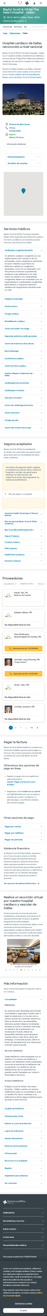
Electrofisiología (11, 351)
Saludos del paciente (14, 1138)
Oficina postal (11, 1153)
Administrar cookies (23, 1303)
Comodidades (11, 999)
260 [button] (31, 728)
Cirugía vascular (11, 420)
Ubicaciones (15, 33)
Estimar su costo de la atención (18, 1123)
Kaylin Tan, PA (21, 593)
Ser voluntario (11, 1183)
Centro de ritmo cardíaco (15, 366)
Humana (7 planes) (13, 561)
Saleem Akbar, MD (23, 612)
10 (39, 970)
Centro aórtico (11, 306)
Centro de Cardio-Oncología (17, 329)
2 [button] (15, 728)
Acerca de (7, 27)
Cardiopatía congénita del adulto (19, 250)
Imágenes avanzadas (14, 299)
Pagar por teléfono (14, 833)
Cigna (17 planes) (12, 536)
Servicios (18, 27)
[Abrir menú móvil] (4, 3)
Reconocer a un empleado (16, 1161)
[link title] (20, 3)
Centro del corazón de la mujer (18, 428)
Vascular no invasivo (13, 398)
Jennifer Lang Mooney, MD (27, 659)
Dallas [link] (25, 33)
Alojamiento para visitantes (16, 1176)
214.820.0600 (15, 131)
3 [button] (20, 728)
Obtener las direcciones (19, 124)
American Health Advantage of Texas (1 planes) (21, 514)
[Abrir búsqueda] (41, 3)
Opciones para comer (14, 1116)
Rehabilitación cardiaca (15, 321)
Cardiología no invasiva (14, 390)
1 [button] (10, 728)
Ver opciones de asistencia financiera (20, 883)
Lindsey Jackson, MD (24, 707)
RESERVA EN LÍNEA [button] (26, 584)
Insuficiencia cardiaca (14, 358)
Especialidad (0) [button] (9, 584)
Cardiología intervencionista (17, 383)
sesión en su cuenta (31, 791)
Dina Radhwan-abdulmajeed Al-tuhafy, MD (27, 635)
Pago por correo (13, 826)
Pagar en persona (14, 839)
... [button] (26, 729)
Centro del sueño (12, 413)
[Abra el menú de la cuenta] (34, 3)
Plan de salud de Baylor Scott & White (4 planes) (21, 523)
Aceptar (23, 1310)
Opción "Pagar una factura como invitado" (21, 783)
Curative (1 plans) (12, 542)
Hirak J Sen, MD (21, 685)
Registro (8, 1168)
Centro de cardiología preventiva (19, 405)
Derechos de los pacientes (16, 1146)
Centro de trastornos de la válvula (19, 343)
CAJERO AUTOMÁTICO (14, 1109)
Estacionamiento (16, 157)
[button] (23, 597)
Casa (5, 33)
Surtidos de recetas (18, 163)
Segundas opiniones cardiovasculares (21, 336)
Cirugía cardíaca (12, 314)
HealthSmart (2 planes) (14, 555)
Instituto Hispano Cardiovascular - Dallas (19, 374)
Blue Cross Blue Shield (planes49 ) (19, 530)
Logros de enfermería (14, 1131)
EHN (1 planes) (11, 548)
